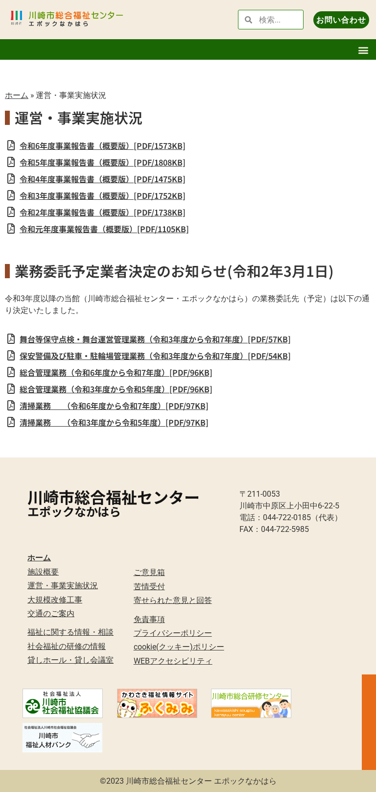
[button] (363, 50)
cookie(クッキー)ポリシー (179, 646)
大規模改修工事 (54, 599)
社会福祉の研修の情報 (66, 646)
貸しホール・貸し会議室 (70, 660)
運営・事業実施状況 (62, 585)
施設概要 (43, 571)
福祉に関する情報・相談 (70, 632)
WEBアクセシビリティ (173, 661)
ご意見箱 (149, 572)
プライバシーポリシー (173, 633)
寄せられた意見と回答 (173, 600)
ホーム (16, 95)
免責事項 (149, 619)
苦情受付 (149, 586)
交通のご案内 (50, 613)
